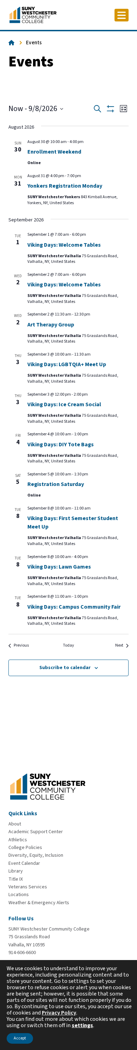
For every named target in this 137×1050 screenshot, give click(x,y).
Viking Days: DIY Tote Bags (60, 444)
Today (68, 645)
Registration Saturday (55, 484)
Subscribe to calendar (65, 667)
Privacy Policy (59, 1013)
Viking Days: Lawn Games (59, 567)
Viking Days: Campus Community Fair (73, 607)
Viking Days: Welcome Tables (64, 245)
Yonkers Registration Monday (64, 186)
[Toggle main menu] (122, 15)
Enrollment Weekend (54, 152)
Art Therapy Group (50, 325)
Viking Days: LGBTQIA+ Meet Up (66, 364)
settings (82, 1025)
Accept (20, 1038)
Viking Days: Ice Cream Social (64, 404)
